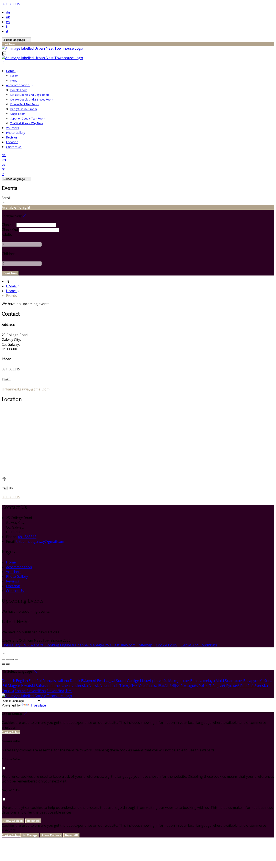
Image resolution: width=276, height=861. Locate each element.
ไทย (135, 685)
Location (12, 142)
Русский (232, 685)
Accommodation (18, 85)
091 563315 (11, 4)
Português (189, 685)
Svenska (261, 685)
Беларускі (251, 680)
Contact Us (14, 147)
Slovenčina (55, 690)
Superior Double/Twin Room (27, 118)
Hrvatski (28, 685)
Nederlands (109, 685)
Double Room (18, 90)
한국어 (174, 685)
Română (247, 685)
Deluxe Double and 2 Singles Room (31, 99)
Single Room (17, 114)
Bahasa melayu (202, 680)
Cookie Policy (166, 645)
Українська (147, 685)
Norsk (94, 685)
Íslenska (81, 685)
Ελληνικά (88, 680)
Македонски (178, 680)
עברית (69, 685)
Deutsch (8, 680)
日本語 (163, 685)
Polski (203, 685)
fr (7, 26)
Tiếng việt (217, 685)
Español (35, 680)
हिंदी (4, 685)
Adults (7, 234)
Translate (38, 705)
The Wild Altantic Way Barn (26, 123)
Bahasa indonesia (50, 685)
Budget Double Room (23, 109)
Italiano (63, 680)
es (8, 21)
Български (233, 680)
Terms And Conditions (199, 645)
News (13, 80)
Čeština (266, 680)
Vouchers (12, 128)
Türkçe (125, 685)
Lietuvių (146, 680)
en (8, 17)
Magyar (14, 685)
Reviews (11, 137)
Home (11, 71)
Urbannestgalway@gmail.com (26, 389)
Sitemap (145, 645)
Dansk (75, 680)
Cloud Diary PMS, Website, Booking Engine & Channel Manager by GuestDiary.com (68, 645)
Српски (8, 690)
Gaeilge (133, 680)
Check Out (10, 229)
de (8, 12)
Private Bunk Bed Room (24, 104)
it (7, 31)
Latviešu (160, 680)
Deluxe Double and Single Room (30, 95)
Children (8, 253)
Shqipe (20, 690)
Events (14, 76)
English (22, 680)
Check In (9, 224)
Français (49, 680)
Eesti (101, 680)
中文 (68, 690)
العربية (110, 680)
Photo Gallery (15, 133)
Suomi (121, 680)
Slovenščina (36, 690)
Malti (220, 680)
